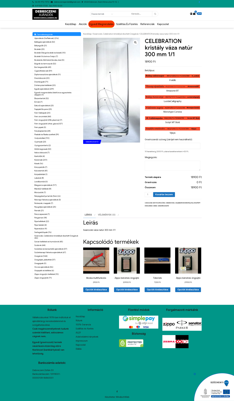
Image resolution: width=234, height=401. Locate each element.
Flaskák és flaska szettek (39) (46, 134)
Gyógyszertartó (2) (42, 145)
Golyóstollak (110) (41, 138)
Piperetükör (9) (40, 228)
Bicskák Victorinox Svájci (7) (46, 56)
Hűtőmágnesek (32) (42, 149)
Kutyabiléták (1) (40, 174)
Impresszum (82, 341)
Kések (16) (38, 163)
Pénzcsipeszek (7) (42, 214)
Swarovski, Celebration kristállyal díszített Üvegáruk (115, 34)
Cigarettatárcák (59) (43, 71)
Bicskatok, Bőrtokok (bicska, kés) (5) (49, 60)
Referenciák (147, 24)
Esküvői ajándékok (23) (44, 105)
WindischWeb (122, 397)
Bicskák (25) (39, 49)
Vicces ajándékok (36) (43, 267)
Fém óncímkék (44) (42, 116)
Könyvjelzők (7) (40, 167)
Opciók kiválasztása (96, 289)
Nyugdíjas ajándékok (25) (45, 207)
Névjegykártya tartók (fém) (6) (47, 196)
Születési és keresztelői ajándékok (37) (50, 249)
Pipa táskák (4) (40, 225)
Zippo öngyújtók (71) (43, 278)
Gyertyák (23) (40, 142)
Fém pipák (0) (40, 127)
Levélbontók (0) (41, 181)
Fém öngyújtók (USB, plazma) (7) (48, 120)
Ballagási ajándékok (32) (44, 42)
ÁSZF (78, 332)
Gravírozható (163, 206)
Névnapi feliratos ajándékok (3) (47, 199)
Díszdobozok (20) (42, 78)
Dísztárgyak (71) (41, 82)
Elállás (79, 349)
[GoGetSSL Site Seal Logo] (131, 343)
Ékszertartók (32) (41, 98)
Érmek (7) (38, 102)
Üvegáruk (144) (41, 256)
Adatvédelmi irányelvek (87, 336)
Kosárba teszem (164, 194)
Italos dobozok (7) (42, 152)
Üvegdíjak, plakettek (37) (44, 259)
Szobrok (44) (40, 245)
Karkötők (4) (39, 156)
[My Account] (191, 13)
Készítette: (110, 397)
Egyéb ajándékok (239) (44, 89)
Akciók (83, 24)
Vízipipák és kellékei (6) (44, 270)
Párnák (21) (39, 210)
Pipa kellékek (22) (41, 221)
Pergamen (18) (40, 217)
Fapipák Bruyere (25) (43, 109)
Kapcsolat (163, 24)
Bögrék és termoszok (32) (45, 63)
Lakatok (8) (39, 178)
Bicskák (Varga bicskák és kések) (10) (50, 52)
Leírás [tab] (88, 214)
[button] (135, 42)
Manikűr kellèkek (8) (42, 189)
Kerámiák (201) (40, 160)
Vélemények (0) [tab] (106, 214)
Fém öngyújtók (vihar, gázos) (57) (48, 123)
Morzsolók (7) (40, 192)
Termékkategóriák (44, 34)
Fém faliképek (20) (42, 113)
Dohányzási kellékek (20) (45, 85)
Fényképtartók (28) (42, 131)
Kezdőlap (70, 24)
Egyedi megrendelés (101, 24)
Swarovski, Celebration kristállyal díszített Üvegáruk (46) (56, 237)
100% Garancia (83, 324)
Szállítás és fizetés (127, 24)
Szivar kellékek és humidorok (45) (48, 241)
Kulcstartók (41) (41, 170)
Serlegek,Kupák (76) (42, 232)
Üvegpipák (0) (40, 263)
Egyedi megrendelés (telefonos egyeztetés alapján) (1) (52, 93)
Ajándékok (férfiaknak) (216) (46, 38)
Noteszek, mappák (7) (43, 203)
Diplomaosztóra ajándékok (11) (47, 74)
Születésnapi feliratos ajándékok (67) (50, 252)
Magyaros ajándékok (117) (45, 185)
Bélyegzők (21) (40, 45)
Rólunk (79, 320)
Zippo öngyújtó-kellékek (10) (46, 274)
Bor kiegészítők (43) (42, 67)
